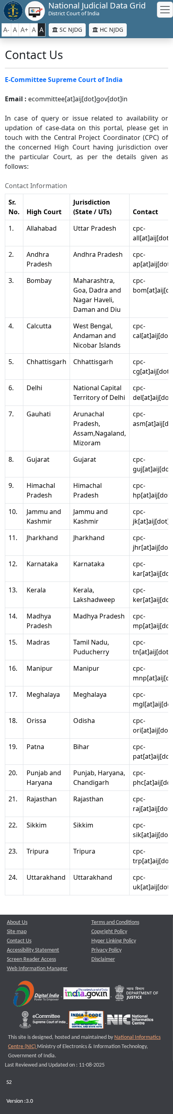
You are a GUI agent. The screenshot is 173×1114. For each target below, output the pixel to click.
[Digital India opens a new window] (36, 994)
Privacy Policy (106, 950)
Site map (17, 931)
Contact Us (19, 941)
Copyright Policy (109, 931)
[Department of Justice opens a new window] (137, 994)
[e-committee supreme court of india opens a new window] (43, 1021)
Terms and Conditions (115, 922)
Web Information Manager (37, 968)
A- (6, 29)
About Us (17, 922)
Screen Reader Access (31, 959)
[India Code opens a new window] (87, 1021)
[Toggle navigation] (165, 10)
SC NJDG (70, 29)
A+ (24, 29)
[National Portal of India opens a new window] (87, 994)
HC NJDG (110, 29)
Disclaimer (103, 959)
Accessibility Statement (33, 950)
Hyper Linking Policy (113, 941)
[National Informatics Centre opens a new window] (130, 1021)
